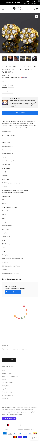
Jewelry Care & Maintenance (10, 376)
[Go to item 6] (34, 58)
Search (4, 379)
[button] (20, 77)
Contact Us (5, 398)
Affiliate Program (7, 373)
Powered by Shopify (27, 429)
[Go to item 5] (28, 58)
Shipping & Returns (7, 383)
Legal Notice (5, 389)
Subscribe (9, 360)
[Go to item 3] (16, 58)
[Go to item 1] (4, 58)
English (28, 425)
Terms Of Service (7, 392)
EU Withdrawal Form (8, 395)
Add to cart (20, 113)
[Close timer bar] (39, 1)
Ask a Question (13, 292)
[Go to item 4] (22, 58)
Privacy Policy (6, 386)
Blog (3, 370)
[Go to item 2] (10, 58)
